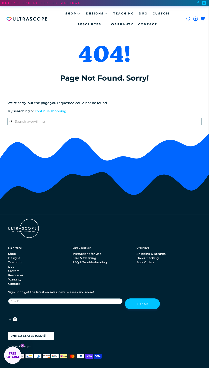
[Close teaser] (22, 346)
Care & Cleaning (84, 258)
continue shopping (50, 111)
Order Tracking (148, 258)
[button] (12, 355)
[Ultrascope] (27, 19)
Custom (161, 13)
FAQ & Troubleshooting (89, 262)
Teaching (123, 13)
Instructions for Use (86, 254)
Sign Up (142, 304)
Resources (89, 24)
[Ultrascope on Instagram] (204, 3)
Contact (147, 24)
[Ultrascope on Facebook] (198, 3)
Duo (143, 13)
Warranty (122, 24)
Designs (95, 13)
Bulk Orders (145, 262)
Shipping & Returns (151, 254)
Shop (70, 13)
